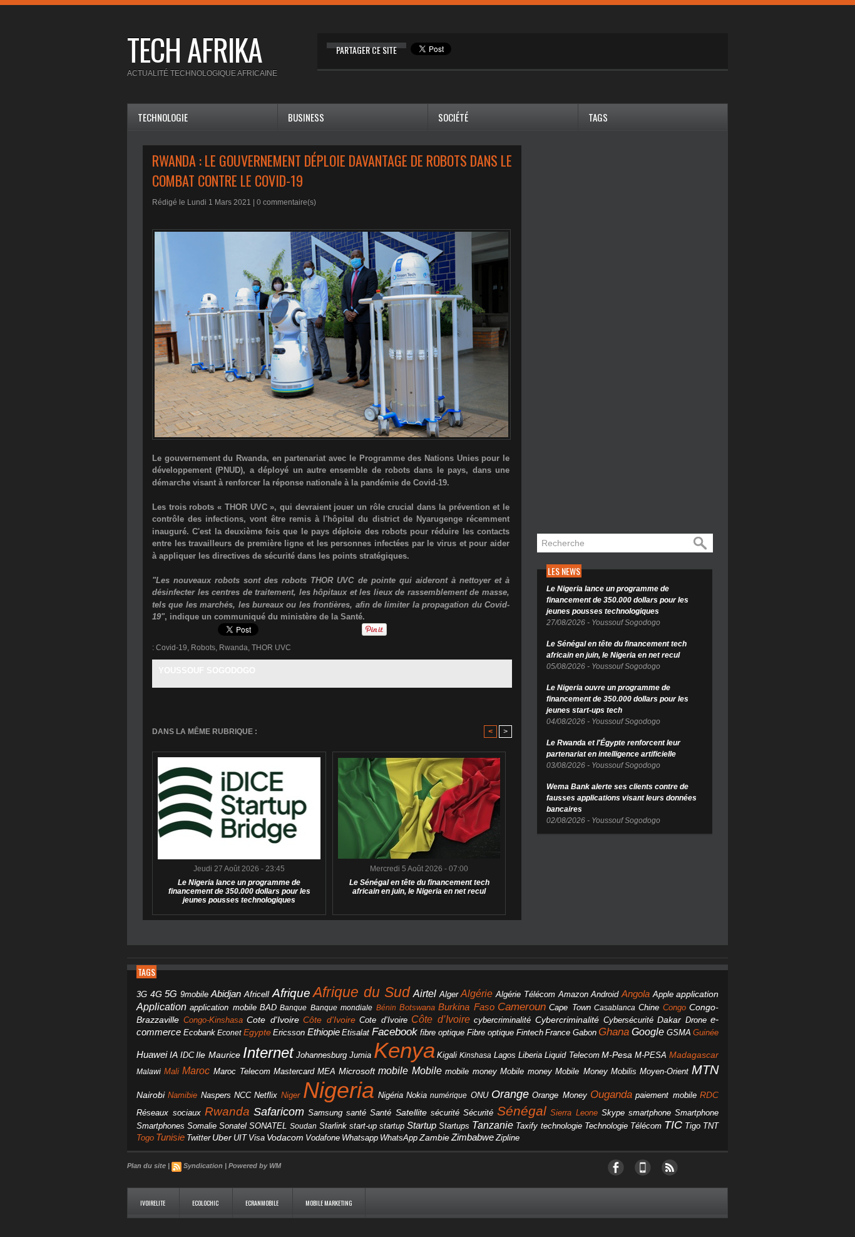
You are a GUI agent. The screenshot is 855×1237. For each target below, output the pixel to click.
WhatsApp (398, 1137)
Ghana (613, 1031)
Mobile (427, 1070)
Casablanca (614, 1007)
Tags (598, 117)
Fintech (529, 1032)
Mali (171, 1071)
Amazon (573, 994)
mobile (393, 1070)
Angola (636, 994)
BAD (268, 1007)
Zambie (434, 1137)
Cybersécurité (628, 1020)
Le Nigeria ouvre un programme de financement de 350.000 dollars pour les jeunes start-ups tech (617, 699)
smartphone (649, 1112)
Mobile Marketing (328, 1203)
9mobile (194, 994)
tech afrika (194, 49)
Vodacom (285, 1137)
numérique (448, 1095)
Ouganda (611, 1094)
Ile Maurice (218, 1055)
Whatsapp (360, 1138)
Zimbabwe (472, 1137)
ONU (479, 1095)
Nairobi (150, 1095)
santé (356, 1112)
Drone (696, 1020)
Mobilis (624, 1071)
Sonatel (233, 1126)
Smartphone (697, 1113)
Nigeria (338, 1090)
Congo (674, 1007)
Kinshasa (475, 1055)
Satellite (411, 1112)
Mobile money (526, 1071)
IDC (187, 1055)
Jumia (360, 1055)
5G (171, 994)
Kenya (404, 1050)
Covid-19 (171, 647)
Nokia (416, 1095)
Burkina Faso (466, 1007)
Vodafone (322, 1137)
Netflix (265, 1095)
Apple (663, 994)
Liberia (530, 1055)
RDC (709, 1095)
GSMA (679, 1032)
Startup (421, 1125)
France (557, 1032)
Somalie (202, 1126)
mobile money (471, 1071)
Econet (229, 1032)
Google (648, 1031)
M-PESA (651, 1055)
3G (141, 994)
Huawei (151, 1054)
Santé (380, 1113)
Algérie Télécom (526, 994)
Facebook (394, 1032)
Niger (290, 1095)
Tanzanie (492, 1125)
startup (391, 1126)
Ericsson (289, 1032)
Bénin (386, 1007)
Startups (454, 1126)
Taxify (527, 1126)
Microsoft (357, 1071)
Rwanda (233, 647)
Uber (222, 1137)
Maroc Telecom (241, 1071)
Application (161, 1006)
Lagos (505, 1055)
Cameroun (522, 1007)
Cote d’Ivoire (383, 1020)
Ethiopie (323, 1032)
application (697, 994)
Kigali (447, 1055)
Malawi (148, 1071)
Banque (293, 1007)
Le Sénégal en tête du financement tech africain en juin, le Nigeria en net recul (419, 887)
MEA (326, 1071)
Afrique (291, 993)
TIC (673, 1125)
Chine (648, 1007)
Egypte (257, 1032)
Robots (203, 647)
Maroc (196, 1070)
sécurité (445, 1113)
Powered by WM (254, 1165)
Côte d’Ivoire (440, 1019)
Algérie (477, 993)
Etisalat (355, 1032)
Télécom (646, 1126)
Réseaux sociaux (168, 1112)
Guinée (706, 1032)
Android (604, 994)
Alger (448, 994)
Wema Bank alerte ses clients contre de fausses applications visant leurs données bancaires (621, 798)
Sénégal (521, 1111)
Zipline (508, 1138)
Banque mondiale (341, 1007)
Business (306, 117)
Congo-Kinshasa (213, 1020)
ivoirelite (153, 1203)
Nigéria (390, 1095)
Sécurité (478, 1113)
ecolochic (206, 1203)
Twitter (198, 1137)
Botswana (417, 1007)
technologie (561, 1126)
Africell (256, 994)
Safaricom (278, 1111)
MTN (705, 1070)
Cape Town (569, 1007)
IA (174, 1055)
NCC (242, 1095)
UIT (240, 1137)
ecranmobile (262, 1203)
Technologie (163, 117)
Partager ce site (366, 49)
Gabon (584, 1032)
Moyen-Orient (664, 1071)
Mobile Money (581, 1071)
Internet (268, 1052)
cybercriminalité (502, 1020)
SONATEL (268, 1126)
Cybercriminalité (567, 1020)
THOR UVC (271, 647)
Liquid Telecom (572, 1055)
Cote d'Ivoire (273, 1020)
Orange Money (559, 1095)
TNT (711, 1126)
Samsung (325, 1112)
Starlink (333, 1126)
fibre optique (442, 1032)
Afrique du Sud (361, 992)
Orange (510, 1094)
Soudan (303, 1126)
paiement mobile (665, 1095)
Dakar (669, 1020)
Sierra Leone (574, 1113)
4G (156, 994)
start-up (363, 1126)
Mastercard (294, 1071)
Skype (613, 1113)
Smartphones (160, 1126)
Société (453, 117)
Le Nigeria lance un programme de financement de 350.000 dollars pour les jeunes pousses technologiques (239, 891)
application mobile (223, 1007)
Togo (145, 1137)
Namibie (182, 1095)
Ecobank (199, 1032)
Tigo (692, 1126)
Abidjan (226, 993)
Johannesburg (321, 1055)
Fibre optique (491, 1032)
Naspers (216, 1095)
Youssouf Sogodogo (206, 670)
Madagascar (694, 1055)
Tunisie (170, 1137)
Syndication (203, 1165)
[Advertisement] (631, 333)
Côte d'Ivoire (329, 1020)
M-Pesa (617, 1055)
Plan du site (146, 1165)
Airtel (424, 993)
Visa (256, 1137)
